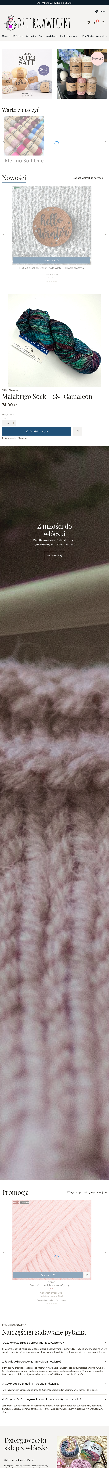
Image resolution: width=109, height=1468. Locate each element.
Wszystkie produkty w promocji (85, 1192)
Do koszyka (50, 260)
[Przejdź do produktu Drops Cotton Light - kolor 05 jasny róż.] (51, 1240)
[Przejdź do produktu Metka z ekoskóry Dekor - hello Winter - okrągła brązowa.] (51, 225)
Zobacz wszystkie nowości (88, 177)
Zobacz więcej (54, 555)
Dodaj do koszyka (39, 431)
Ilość (4, 418)
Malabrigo (13, 390)
